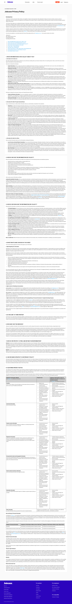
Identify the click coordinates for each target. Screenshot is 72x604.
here (33, 278)
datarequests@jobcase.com (52, 278)
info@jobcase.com (38, 33)
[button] (4, 2)
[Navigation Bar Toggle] (5, 2)
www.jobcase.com (60, 25)
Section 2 (59, 215)
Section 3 (31, 299)
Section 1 (9, 378)
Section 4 (40, 197)
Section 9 (25, 31)
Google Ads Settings (61, 196)
